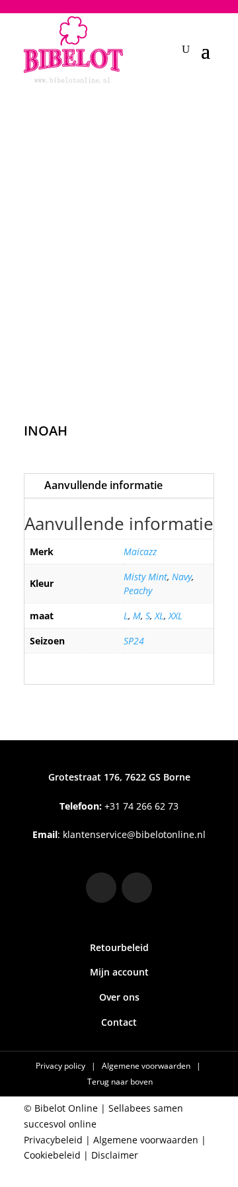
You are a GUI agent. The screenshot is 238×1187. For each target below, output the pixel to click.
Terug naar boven (120, 1081)
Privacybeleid (53, 1139)
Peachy (138, 590)
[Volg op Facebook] (137, 887)
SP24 (134, 640)
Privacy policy (61, 1065)
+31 (119, 806)
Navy (182, 576)
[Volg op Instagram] (101, 887)
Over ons (119, 997)
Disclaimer (114, 1155)
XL (159, 615)
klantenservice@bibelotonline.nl (134, 834)
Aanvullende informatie (103, 485)
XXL (175, 615)
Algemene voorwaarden (147, 1065)
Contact (119, 1022)
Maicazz (140, 551)
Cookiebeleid (52, 1155)
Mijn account (119, 972)
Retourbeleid (119, 947)
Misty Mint (145, 576)
